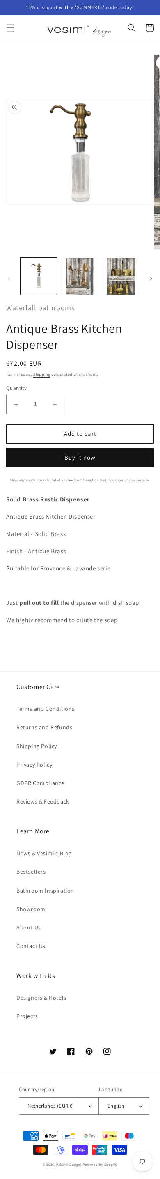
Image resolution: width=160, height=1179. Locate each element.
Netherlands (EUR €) (50, 1105)
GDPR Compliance (40, 783)
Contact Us (31, 946)
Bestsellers (31, 871)
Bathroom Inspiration (45, 890)
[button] (10, 28)
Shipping (41, 374)
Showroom (31, 909)
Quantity (16, 388)
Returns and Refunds (44, 727)
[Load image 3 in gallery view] (121, 276)
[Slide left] (9, 279)
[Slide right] (151, 279)
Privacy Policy (34, 764)
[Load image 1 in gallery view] (38, 276)
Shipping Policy (36, 746)
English (116, 1105)
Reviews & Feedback (42, 801)
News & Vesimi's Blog (44, 853)
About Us (28, 927)
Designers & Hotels (41, 997)
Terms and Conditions (45, 708)
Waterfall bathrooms (40, 307)
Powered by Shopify (100, 1164)
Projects (27, 1016)
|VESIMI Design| (69, 1164)
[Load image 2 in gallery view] (79, 276)
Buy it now (80, 457)
